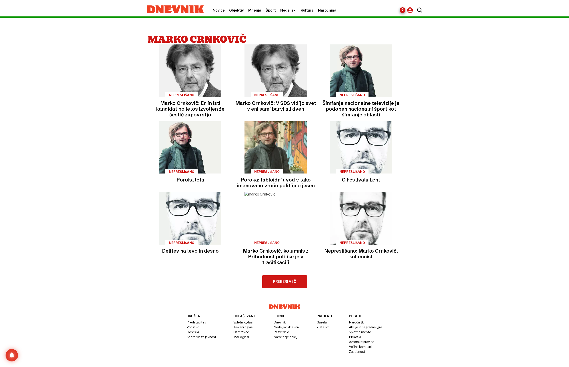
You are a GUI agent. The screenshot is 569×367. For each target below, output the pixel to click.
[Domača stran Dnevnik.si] (173, 9)
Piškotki (355, 337)
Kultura (307, 10)
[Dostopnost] (402, 10)
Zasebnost (357, 351)
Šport (271, 10)
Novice (219, 10)
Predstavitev (196, 322)
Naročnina (327, 10)
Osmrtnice (241, 332)
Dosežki (193, 332)
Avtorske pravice (361, 342)
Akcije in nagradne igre (365, 327)
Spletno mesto (360, 332)
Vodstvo (193, 327)
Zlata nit (323, 327)
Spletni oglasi (243, 322)
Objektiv (236, 10)
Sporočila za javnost (201, 337)
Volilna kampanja (361, 347)
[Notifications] (12, 355)
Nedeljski (288, 10)
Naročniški (357, 322)
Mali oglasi (241, 337)
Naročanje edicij (285, 337)
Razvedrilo (281, 332)
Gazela (322, 322)
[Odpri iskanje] (418, 10)
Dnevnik (280, 322)
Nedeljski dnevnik (287, 327)
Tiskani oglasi (243, 327)
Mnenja (254, 10)
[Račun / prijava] (411, 10)
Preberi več (284, 281)
